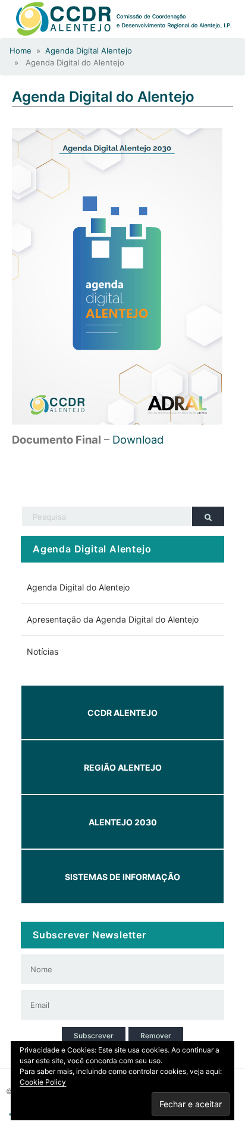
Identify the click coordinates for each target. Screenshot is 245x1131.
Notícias (42, 651)
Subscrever (94, 1035)
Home (21, 50)
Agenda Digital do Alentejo (103, 96)
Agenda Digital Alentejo (88, 50)
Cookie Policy (43, 1081)
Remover (155, 1035)
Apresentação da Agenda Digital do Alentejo (113, 619)
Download (138, 439)
